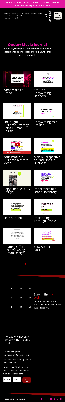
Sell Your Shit (12, 217)
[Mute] (23, 152)
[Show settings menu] (26, 152)
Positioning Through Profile (45, 219)
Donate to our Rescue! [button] (58, 15)
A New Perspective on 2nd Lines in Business (47, 160)
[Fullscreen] (29, 152)
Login (40, 13)
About (27, 13)
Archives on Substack (15, 15)
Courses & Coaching (6, 15)
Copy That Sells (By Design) (16, 190)
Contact (33, 13)
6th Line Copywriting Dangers (42, 92)
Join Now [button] (27, 380)
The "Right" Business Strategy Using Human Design (16, 126)
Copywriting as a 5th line (45, 123)
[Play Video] (5, 152)
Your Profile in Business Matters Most (15, 160)
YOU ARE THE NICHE (43, 248)
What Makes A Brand (13, 91)
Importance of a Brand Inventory (45, 190)
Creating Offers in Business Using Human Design (15, 249)
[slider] (15, 152)
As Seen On (21, 15)
